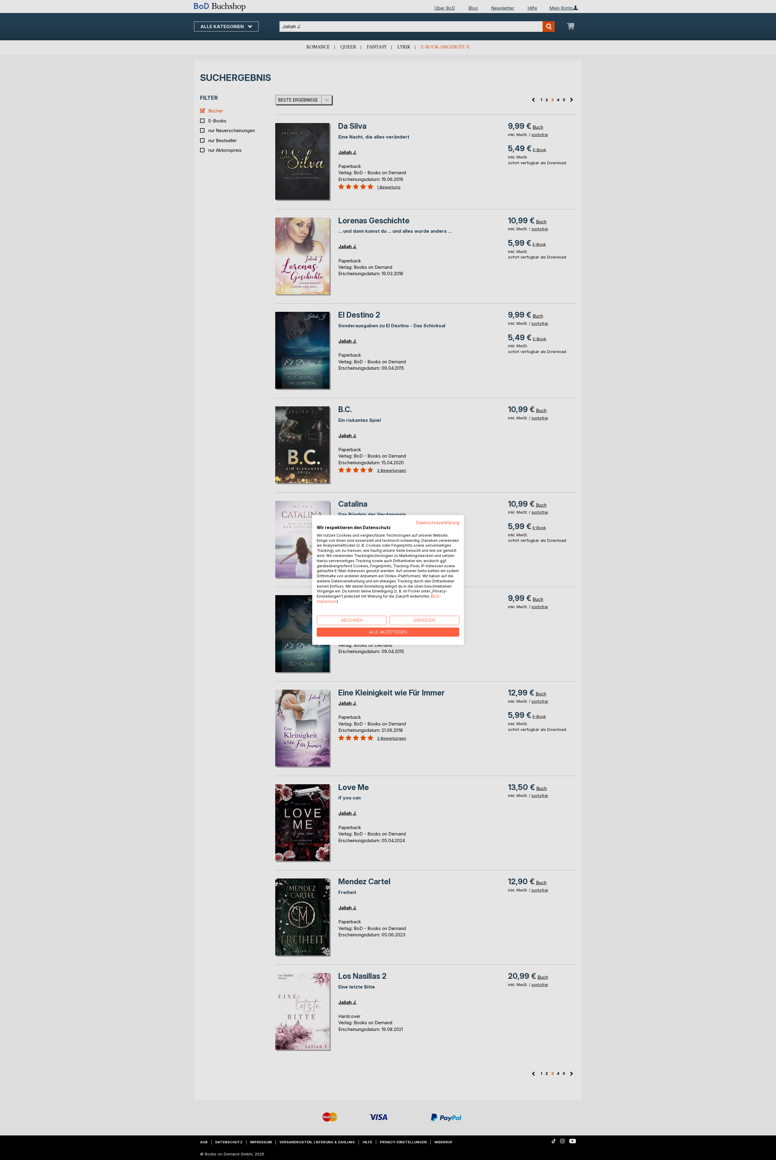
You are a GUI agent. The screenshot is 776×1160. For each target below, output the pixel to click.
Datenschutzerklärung (437, 522)
